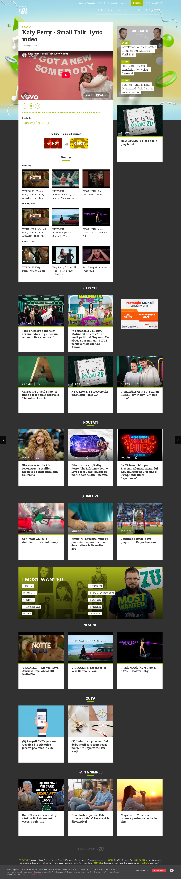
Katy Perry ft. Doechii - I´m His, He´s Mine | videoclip (64, 271)
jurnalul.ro (88, 863)
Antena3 (85, 860)
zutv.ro (55, 863)
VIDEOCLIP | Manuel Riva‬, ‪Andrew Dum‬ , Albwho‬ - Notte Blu (33, 194)
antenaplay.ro (107, 863)
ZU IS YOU (90, 288)
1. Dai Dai (27, 585)
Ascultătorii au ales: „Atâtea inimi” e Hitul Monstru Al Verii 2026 (139, 50)
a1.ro (148, 860)
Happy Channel (44, 860)
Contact (124, 3)
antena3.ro (78, 863)
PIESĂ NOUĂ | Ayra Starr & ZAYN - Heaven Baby (94, 232)
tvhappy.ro (47, 863)
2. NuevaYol (96, 585)
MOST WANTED (44, 579)
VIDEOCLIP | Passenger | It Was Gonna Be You (62, 232)
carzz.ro (137, 863)
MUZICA (149, 10)
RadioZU (117, 860)
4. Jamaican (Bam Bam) (102, 592)
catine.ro (68, 863)
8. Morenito (95, 606)
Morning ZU (140, 31)
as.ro (61, 863)
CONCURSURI (105, 10)
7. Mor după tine (31, 606)
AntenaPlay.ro (74, 860)
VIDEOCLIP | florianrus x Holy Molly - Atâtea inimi (63, 194)
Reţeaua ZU (112, 3)
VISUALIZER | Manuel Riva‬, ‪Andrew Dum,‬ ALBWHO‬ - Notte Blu (34, 232)
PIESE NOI (27, 27)
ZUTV (65, 860)
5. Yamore (28, 599)
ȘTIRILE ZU (90, 496)
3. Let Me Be (29, 592)
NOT (80, 143)
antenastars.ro (36, 863)
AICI (99, 112)
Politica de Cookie (142, 870)
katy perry (28, 123)
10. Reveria (95, 613)
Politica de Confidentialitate (32, 874)
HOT (55, 143)
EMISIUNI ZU (124, 10)
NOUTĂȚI (90, 422)
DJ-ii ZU (101, 3)
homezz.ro (128, 863)
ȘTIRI (137, 10)
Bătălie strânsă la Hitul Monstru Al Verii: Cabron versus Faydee (137, 88)
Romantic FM (127, 860)
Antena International (98, 860)
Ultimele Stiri (157, 860)
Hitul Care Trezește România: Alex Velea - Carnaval (135, 69)
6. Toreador (95, 599)
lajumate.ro (118, 863)
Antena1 (34, 860)
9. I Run (27, 613)
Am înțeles (160, 870)
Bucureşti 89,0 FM (155, 3)
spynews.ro (24, 863)
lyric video (42, 123)
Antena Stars (57, 860)
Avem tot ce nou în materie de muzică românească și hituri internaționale (59, 112)
